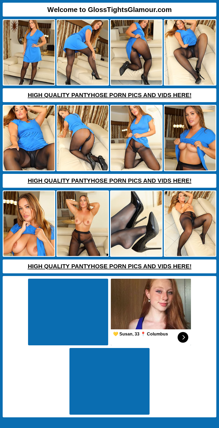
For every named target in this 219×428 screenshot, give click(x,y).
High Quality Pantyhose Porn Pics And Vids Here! (109, 95)
